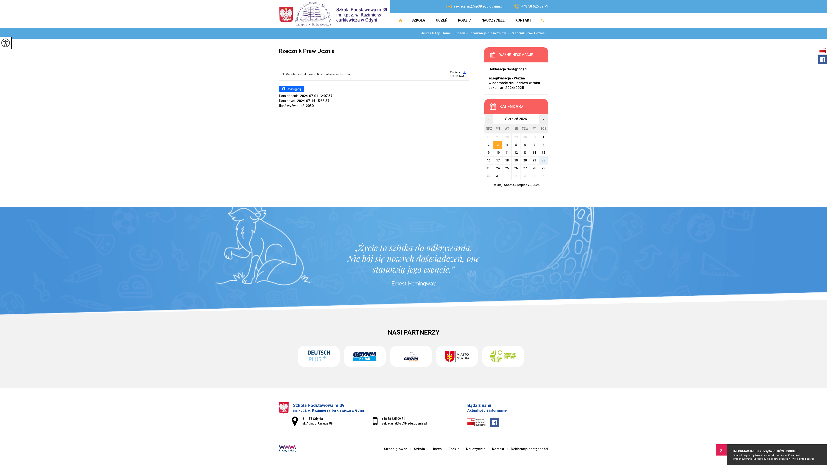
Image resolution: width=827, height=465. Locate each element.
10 (498, 152)
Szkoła (418, 20)
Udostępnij (294, 89)
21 (534, 160)
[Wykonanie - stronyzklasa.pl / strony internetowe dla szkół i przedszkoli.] (287, 449)
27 (525, 168)
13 (525, 152)
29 (543, 168)
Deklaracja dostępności (508, 69)
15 (543, 152)
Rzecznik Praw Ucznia (307, 51)
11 (507, 152)
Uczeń (441, 20)
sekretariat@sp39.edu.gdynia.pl (479, 6)
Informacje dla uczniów (486, 33)
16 (488, 160)
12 (516, 152)
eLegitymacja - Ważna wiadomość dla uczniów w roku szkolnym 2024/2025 (514, 83)
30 (488, 176)
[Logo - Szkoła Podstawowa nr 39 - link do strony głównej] (334, 14)
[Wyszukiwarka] (542, 20)
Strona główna (400, 20)
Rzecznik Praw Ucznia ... (528, 33)
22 (543, 160)
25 (507, 168)
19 (516, 160)
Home (446, 33)
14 (534, 152)
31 (498, 176)
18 (507, 160)
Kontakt (523, 20)
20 (525, 160)
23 (488, 168)
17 (498, 160)
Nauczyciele (493, 20)
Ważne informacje (516, 55)
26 (516, 168)
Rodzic (464, 20)
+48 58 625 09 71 (534, 6)
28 (534, 168)
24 (498, 168)
